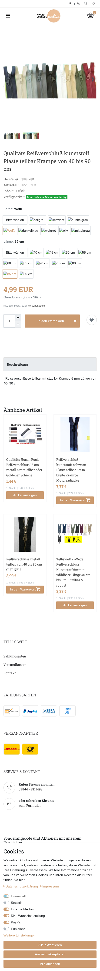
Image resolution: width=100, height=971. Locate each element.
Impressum (50, 886)
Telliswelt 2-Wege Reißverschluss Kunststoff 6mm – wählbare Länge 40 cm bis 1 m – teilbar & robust (73, 572)
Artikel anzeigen (25, 495)
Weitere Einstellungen (19, 935)
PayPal (16, 922)
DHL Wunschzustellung (28, 916)
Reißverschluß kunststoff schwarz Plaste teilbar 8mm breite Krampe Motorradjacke (71, 470)
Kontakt (9, 673)
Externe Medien (22, 909)
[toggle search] (85, 3)
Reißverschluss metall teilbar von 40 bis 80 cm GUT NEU (24, 564)
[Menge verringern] (18, 324)
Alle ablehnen (50, 964)
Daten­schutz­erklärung (22, 886)
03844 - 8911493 (31, 789)
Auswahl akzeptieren (50, 954)
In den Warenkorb (51, 321)
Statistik (16, 903)
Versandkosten (36, 305)
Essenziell (18, 896)
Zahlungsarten (14, 656)
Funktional (18, 929)
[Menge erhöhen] (18, 317)
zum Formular (30, 805)
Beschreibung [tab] (17, 364)
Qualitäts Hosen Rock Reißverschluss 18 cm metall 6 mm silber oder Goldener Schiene (24, 467)
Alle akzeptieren (50, 945)
